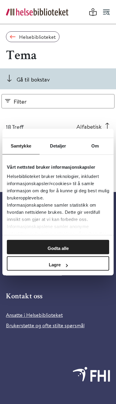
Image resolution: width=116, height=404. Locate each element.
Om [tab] (95, 145)
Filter (20, 101)
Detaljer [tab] (58, 145)
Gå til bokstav (33, 79)
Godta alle (58, 248)
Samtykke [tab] (21, 145)
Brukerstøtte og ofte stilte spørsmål (45, 325)
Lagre (55, 264)
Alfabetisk (88, 126)
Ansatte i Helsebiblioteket (34, 314)
